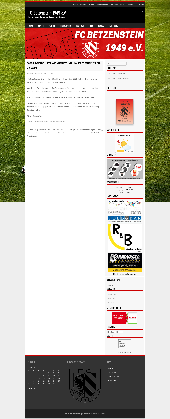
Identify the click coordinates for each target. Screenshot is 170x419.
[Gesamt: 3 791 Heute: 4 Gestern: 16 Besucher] (124, 350)
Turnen (110, 302)
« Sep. (30, 388)
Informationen (102, 4)
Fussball (110, 294)
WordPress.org (113, 380)
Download (114, 4)
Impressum (139, 4)
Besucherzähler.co (124, 353)
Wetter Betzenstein (124, 135)
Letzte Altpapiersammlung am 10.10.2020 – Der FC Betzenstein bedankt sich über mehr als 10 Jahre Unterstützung (45, 133)
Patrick (51, 73)
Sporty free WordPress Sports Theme (77, 413)
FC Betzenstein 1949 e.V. (47, 13)
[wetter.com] (120, 151)
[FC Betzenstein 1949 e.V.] (85, 33)
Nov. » (35, 388)
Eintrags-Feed (112, 372)
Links (122, 4)
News (75, 4)
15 (44, 378)
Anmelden (111, 368)
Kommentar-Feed (113, 376)
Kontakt (130, 4)
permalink (61, 121)
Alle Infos (130, 151)
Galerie (91, 4)
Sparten (83, 4)
